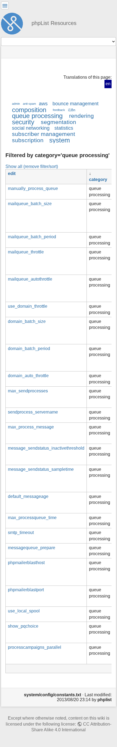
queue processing (37, 115)
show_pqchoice (23, 626)
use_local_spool (24, 611)
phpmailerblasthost (26, 562)
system (59, 140)
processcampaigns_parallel (34, 647)
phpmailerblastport (26, 589)
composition (29, 109)
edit (12, 173)
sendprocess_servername (33, 412)
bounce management (75, 103)
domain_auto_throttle (28, 375)
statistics (63, 128)
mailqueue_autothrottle (30, 279)
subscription (28, 140)
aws (43, 103)
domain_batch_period (29, 348)
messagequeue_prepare (31, 547)
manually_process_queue (33, 188)
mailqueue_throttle (26, 252)
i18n (71, 110)
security (23, 122)
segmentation (58, 122)
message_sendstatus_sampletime (41, 469)
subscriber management (43, 134)
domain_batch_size (27, 321)
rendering (81, 116)
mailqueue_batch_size (30, 203)
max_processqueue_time (32, 517)
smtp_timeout (21, 532)
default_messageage (28, 496)
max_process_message (31, 427)
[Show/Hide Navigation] (5, 5)
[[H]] (14, 22)
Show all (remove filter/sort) (31, 166)
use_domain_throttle (27, 306)
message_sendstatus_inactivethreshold (46, 448)
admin (16, 103)
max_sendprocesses (28, 391)
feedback (59, 110)
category (98, 179)
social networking (31, 128)
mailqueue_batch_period (32, 236)
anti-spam (29, 103)
